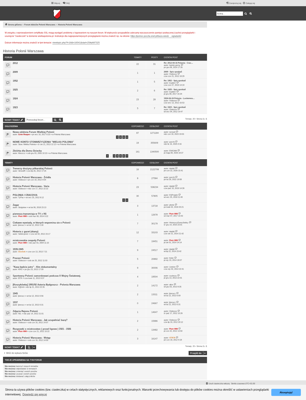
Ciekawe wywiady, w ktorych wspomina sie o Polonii (41, 222)
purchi (172, 142)
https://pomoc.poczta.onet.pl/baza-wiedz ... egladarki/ (156, 36)
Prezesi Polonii (21, 258)
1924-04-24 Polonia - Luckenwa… (179, 98)
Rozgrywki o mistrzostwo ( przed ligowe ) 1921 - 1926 (42, 329)
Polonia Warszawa (62, 134)
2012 (15, 63)
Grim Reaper (24, 134)
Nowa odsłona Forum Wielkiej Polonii (33, 132)
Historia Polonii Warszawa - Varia (31, 186)
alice (171, 284)
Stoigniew (22, 207)
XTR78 (172, 338)
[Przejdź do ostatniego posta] (177, 132)
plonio (171, 205)
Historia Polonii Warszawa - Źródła (32, 177)
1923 (15, 107)
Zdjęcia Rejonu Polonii (25, 311)
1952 (15, 81)
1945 (15, 293)
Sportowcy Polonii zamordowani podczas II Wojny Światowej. (47, 275)
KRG (20, 269)
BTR (20, 278)
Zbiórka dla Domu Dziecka (27, 150)
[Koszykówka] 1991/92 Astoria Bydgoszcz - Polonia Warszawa (46, 284)
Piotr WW (22, 216)
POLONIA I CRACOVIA (25, 195)
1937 (15, 302)
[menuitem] (66, 3)
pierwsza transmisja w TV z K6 (29, 213)
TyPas (21, 197)
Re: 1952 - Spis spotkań (175, 81)
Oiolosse (173, 74)
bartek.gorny (174, 65)
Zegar (16, 205)
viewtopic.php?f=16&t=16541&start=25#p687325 (76, 42)
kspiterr (172, 83)
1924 (15, 98)
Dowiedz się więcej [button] (34, 394)
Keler (171, 258)
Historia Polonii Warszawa (23, 51)
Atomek (22, 252)
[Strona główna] (68, 13)
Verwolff (21, 171)
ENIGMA (173, 151)
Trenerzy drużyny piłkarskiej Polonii (32, 168)
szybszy (173, 276)
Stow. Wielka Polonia (27, 144)
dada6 (172, 168)
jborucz (21, 225)
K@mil (21, 287)
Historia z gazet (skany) (25, 231)
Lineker (172, 267)
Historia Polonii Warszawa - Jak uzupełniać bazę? (40, 320)
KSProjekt (173, 195)
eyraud (172, 132)
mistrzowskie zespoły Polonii (29, 240)
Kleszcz (21, 153)
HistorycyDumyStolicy (178, 223)
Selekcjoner (23, 234)
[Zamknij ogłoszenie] (204, 32)
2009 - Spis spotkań (173, 72)
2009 (15, 72)
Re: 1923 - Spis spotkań (175, 107)
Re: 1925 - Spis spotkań (175, 89)
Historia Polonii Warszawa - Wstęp (31, 337)
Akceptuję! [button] (286, 392)
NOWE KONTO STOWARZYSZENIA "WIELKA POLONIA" (43, 142)
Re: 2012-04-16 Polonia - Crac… (178, 63)
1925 (15, 89)
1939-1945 (18, 249)
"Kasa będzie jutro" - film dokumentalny (35, 267)
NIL (19, 314)
